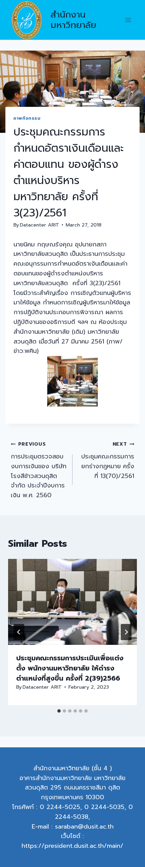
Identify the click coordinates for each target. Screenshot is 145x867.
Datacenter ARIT (39, 225)
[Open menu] (128, 20)
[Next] (126, 632)
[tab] (59, 711)
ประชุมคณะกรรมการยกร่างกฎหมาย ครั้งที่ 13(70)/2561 (107, 460)
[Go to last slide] (18, 632)
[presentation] (72, 602)
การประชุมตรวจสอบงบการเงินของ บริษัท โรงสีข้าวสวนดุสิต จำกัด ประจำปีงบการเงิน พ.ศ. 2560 (38, 470)
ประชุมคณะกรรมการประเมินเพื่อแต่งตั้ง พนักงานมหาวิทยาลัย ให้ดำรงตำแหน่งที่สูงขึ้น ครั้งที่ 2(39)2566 (69, 668)
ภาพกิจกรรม (27, 118)
